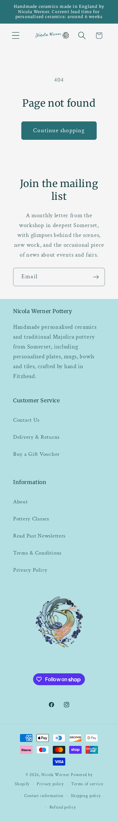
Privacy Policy (30, 570)
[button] (16, 35)
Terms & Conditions (37, 553)
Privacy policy (50, 784)
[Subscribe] (96, 277)
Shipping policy (86, 796)
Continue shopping (59, 130)
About (20, 501)
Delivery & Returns (36, 437)
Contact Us (26, 420)
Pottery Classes (31, 518)
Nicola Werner (55, 775)
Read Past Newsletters (39, 535)
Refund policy (62, 807)
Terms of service (87, 784)
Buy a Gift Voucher (36, 454)
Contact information (44, 796)
